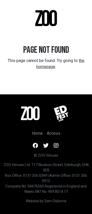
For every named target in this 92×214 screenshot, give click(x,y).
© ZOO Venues (46, 155)
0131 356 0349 (35, 175)
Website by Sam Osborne (46, 201)
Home (37, 133)
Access (53, 133)
